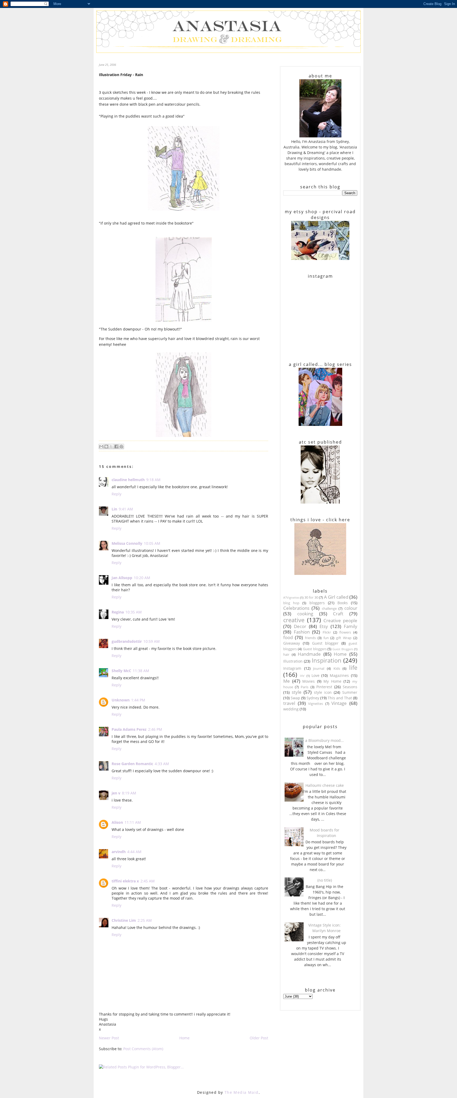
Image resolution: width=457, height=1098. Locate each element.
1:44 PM (138, 699)
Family (350, 626)
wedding (291, 708)
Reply (116, 493)
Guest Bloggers (342, 649)
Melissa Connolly (127, 543)
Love (315, 675)
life (353, 667)
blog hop (291, 603)
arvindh (119, 851)
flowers (345, 632)
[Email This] (101, 446)
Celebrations (296, 608)
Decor (300, 626)
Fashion (302, 632)
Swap (295, 697)
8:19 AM (129, 792)
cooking (305, 614)
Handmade (309, 654)
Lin (114, 508)
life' (302, 676)
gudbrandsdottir (127, 641)
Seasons (350, 686)
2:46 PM (155, 729)
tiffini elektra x (125, 880)
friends (310, 638)
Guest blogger (325, 643)
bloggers (317, 602)
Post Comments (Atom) (143, 1048)
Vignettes (315, 703)
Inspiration (326, 660)
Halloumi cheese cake (324, 785)
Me (286, 681)
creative (293, 620)
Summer (349, 692)
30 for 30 (311, 597)
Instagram (292, 668)
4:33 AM (162, 763)
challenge (329, 608)
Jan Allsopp (122, 577)
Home (184, 1037)
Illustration (293, 661)
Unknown (121, 699)
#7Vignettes (291, 597)
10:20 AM (142, 577)
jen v (116, 792)
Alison (117, 822)
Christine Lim (124, 920)
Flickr (327, 632)
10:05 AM (152, 543)
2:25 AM (145, 920)
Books (342, 602)
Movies (308, 681)
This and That (340, 697)
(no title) (324, 880)
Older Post (259, 1037)
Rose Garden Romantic (132, 763)
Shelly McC (121, 670)
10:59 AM (151, 641)
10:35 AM (133, 612)
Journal (318, 668)
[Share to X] (111, 446)
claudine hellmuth (128, 479)
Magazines (339, 675)
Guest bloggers (315, 649)
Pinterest (324, 686)
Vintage (339, 703)
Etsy (323, 626)
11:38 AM (141, 670)
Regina (118, 612)
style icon (323, 692)
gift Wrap (343, 638)
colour (350, 608)
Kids (336, 668)
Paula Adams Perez (129, 729)
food (288, 637)
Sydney (313, 697)
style (296, 692)
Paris (304, 687)
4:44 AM (134, 851)
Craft (338, 614)
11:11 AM (133, 822)
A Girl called (336, 597)
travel (289, 703)
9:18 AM (153, 479)
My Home (332, 681)
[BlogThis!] (106, 446)
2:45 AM (147, 880)
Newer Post (109, 1037)
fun (326, 638)
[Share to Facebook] (116, 446)
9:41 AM (126, 508)
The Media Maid (242, 1092)
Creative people (340, 620)
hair (286, 654)
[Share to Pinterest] (121, 446)
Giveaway (291, 643)
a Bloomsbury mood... (324, 740)
